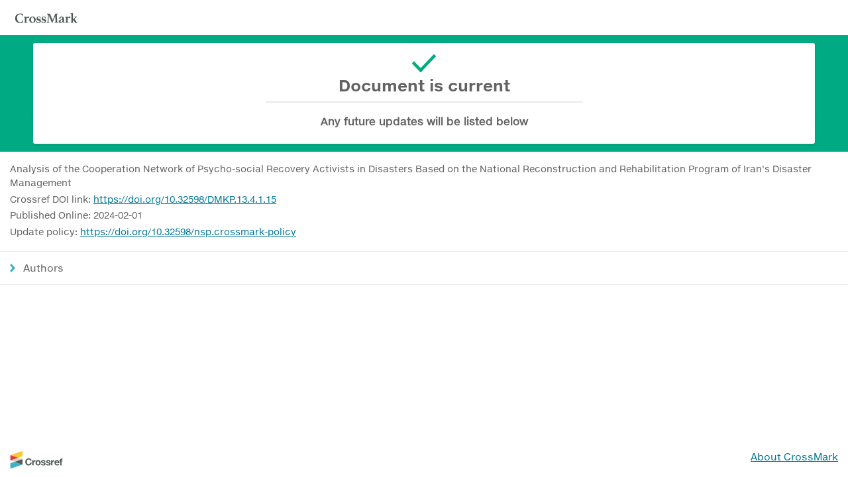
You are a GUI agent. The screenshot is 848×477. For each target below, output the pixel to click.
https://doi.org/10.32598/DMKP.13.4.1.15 (184, 199)
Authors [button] (43, 268)
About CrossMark (794, 456)
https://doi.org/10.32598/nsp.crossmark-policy (188, 231)
